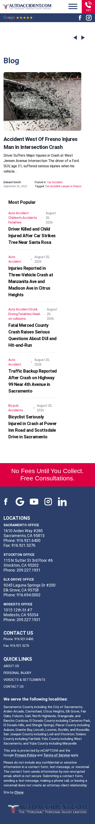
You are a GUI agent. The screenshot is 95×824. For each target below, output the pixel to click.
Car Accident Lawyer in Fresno (63, 186)
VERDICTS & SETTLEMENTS (24, 680)
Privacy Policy (25, 755)
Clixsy (18, 792)
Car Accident (55, 182)
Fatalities (15, 222)
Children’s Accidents (22, 217)
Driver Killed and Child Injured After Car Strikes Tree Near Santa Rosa (32, 235)
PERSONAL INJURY (17, 673)
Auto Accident (18, 213)
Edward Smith (12, 182)
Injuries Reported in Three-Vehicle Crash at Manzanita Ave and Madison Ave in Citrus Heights (30, 281)
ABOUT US (11, 666)
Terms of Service (56, 755)
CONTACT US (14, 687)
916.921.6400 (23, 639)
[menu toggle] (72, 7)
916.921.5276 (19, 646)
